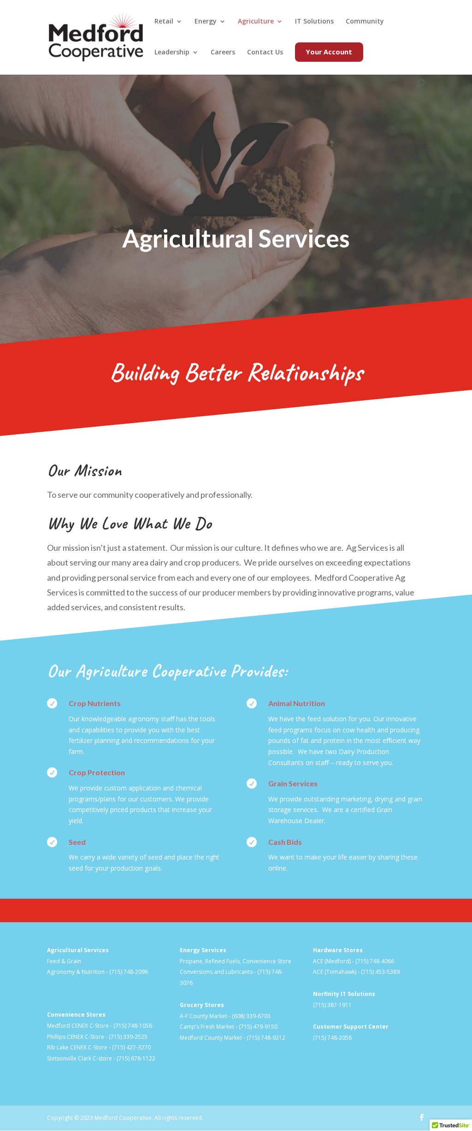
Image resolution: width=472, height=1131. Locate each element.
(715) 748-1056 (132, 1026)
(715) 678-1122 (136, 1058)
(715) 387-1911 (332, 1005)
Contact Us (265, 52)
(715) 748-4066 (374, 961)
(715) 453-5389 (380, 972)
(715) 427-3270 (131, 1047)
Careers (223, 52)
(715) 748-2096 (128, 972)
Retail (163, 21)
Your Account (329, 51)
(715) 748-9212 (266, 1038)
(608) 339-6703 (251, 1016)
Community (365, 21)
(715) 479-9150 (258, 1027)
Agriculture (256, 21)
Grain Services (293, 783)
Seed (77, 841)
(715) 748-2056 (332, 1038)
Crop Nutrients (95, 703)
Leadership (171, 52)
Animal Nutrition (296, 703)
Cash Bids (285, 841)
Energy (206, 21)
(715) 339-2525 (128, 1037)
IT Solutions (314, 21)
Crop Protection (97, 772)
